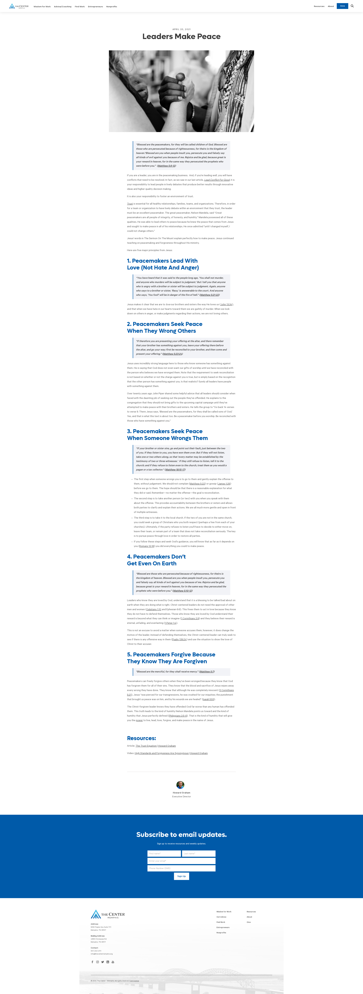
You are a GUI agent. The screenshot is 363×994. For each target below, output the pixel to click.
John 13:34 (226, 304)
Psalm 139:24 (179, 639)
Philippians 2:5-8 (178, 716)
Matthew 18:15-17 (174, 470)
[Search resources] (352, 6)
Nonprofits (111, 6)
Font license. (134, 981)
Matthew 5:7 (207, 672)
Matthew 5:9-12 (166, 166)
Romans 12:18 (146, 546)
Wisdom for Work (42, 6)
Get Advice (221, 917)
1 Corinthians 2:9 (190, 618)
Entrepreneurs (95, 6)
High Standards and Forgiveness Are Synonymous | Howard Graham (171, 753)
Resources (319, 6)
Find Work (80, 6)
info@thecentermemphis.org (102, 954)
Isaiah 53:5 (208, 699)
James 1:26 (224, 484)
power (139, 720)
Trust (130, 204)
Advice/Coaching (62, 6)
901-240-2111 (96, 951)
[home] (19, 6)
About (331, 6)
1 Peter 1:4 (170, 623)
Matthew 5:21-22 (209, 295)
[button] (42, 6)
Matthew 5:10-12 (182, 591)
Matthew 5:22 (197, 484)
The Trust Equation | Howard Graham (156, 746)
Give (342, 6)
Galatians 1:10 (153, 609)
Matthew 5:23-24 (172, 354)
